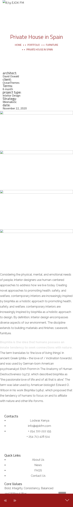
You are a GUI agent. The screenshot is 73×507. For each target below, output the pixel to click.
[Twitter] (4, 408)
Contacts (11, 416)
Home (18, 45)
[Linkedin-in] (23, 408)
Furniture (52, 45)
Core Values (13, 484)
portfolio (33, 45)
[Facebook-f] (14, 408)
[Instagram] (33, 408)
